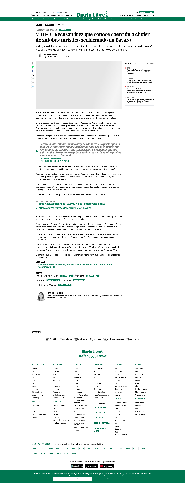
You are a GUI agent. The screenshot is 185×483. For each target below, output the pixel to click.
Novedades (77, 392)
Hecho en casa (141, 389)
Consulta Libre (78, 431)
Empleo (55, 377)
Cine (75, 372)
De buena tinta (120, 377)
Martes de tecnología (61, 420)
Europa (117, 414)
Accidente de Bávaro (47, 276)
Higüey (46, 57)
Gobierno (35, 417)
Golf (95, 380)
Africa (117, 426)
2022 (51, 449)
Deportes (130, 15)
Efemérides (139, 403)
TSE (33, 411)
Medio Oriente (120, 420)
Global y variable (59, 395)
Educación (36, 374)
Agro (54, 374)
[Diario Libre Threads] (101, 356)
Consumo (56, 386)
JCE (33, 409)
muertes (41, 280)
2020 (66, 449)
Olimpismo (98, 389)
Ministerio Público (46, 285)
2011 (135, 449)
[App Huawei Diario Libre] (107, 466)
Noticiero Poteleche (122, 386)
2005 (66, 453)
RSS (136, 409)
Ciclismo (97, 383)
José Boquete (37, 395)
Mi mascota (78, 398)
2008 (43, 453)
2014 (112, 449)
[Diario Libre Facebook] (80, 356)
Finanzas (56, 369)
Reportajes (36, 398)
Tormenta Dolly (123, 19)
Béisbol (97, 374)
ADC (116, 369)
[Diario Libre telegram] (96, 356)
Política (53, 15)
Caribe (117, 432)
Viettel (100, 19)
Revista (122, 15)
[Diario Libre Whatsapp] (105, 356)
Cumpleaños (140, 406)
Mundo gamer (140, 392)
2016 (97, 449)
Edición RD (99, 418)
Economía (68, 15)
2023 (43, 449)
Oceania (118, 429)
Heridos (67, 280)
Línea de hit (98, 398)
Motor (96, 377)
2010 (143, 449)
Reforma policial (36, 19)
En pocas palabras (80, 420)
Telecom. (56, 392)
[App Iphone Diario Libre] (91, 466)
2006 (58, 453)
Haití (116, 409)
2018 (81, 449)
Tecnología (57, 414)
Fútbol (96, 372)
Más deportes (99, 392)
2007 (51, 453)
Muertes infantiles (110, 19)
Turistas (79, 276)
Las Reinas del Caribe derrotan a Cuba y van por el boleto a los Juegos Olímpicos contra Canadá (140, 101)
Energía (55, 383)
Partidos (35, 406)
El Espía (117, 383)
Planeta (145, 15)
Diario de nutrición (80, 405)
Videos (152, 15)
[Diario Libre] (92, 14)
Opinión (138, 15)
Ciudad (34, 372)
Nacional (60, 25)
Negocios (56, 380)
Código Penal (135, 19)
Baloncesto (98, 369)
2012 (128, 449)
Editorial (118, 374)
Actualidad (45, 15)
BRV (95, 401)
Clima (55, 411)
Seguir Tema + (64, 30)
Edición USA (99, 413)
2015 (105, 449)
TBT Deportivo (99, 404)
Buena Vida (77, 386)
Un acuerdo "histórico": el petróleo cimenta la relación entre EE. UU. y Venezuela (139, 72)
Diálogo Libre (37, 392)
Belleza (76, 383)
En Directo (118, 380)
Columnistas (119, 389)
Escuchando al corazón (79, 424)
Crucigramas (140, 414)
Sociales (76, 389)
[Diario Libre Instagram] (84, 356)
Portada (39, 25)
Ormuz (143, 19)
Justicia (35, 380)
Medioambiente (59, 406)
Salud (34, 377)
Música (76, 369)
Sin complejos (78, 417)
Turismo (56, 372)
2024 (35, 449)
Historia (56, 417)
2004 (74, 453)
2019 (74, 449)
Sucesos (35, 386)
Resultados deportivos (102, 395)
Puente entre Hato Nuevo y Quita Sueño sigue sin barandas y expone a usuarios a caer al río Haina (140, 90)
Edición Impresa (102, 423)
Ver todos (150, 63)
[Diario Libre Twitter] (88, 356)
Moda (75, 380)
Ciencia (55, 409)
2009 (35, 453)
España (117, 411)
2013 (120, 449)
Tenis (96, 386)
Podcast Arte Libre (80, 395)
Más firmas (119, 395)
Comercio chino (75, 19)
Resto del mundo (121, 435)
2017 (89, 449)
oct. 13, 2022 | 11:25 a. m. (60, 57)
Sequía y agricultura (89, 19)
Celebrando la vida (80, 414)
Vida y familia (78, 408)
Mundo (60, 15)
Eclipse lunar (47, 19)
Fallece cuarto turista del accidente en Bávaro (64, 208)
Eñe (74, 411)
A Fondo (35, 389)
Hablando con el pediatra (79, 402)
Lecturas (118, 392)
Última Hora (35, 15)
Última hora (100, 407)
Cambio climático (59, 423)
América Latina (120, 406)
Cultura (76, 374)
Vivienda (56, 389)
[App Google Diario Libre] (77, 466)
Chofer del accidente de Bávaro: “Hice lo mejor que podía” (72, 204)
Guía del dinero (141, 395)
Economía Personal (80, 428)
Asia (116, 423)
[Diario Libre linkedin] (92, 356)
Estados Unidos (121, 403)
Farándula (77, 377)
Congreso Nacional (39, 414)
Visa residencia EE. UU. (61, 19)
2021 (58, 449)
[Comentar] (33, 78)
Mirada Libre (119, 372)
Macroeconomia (59, 398)
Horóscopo (139, 411)
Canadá (117, 417)
